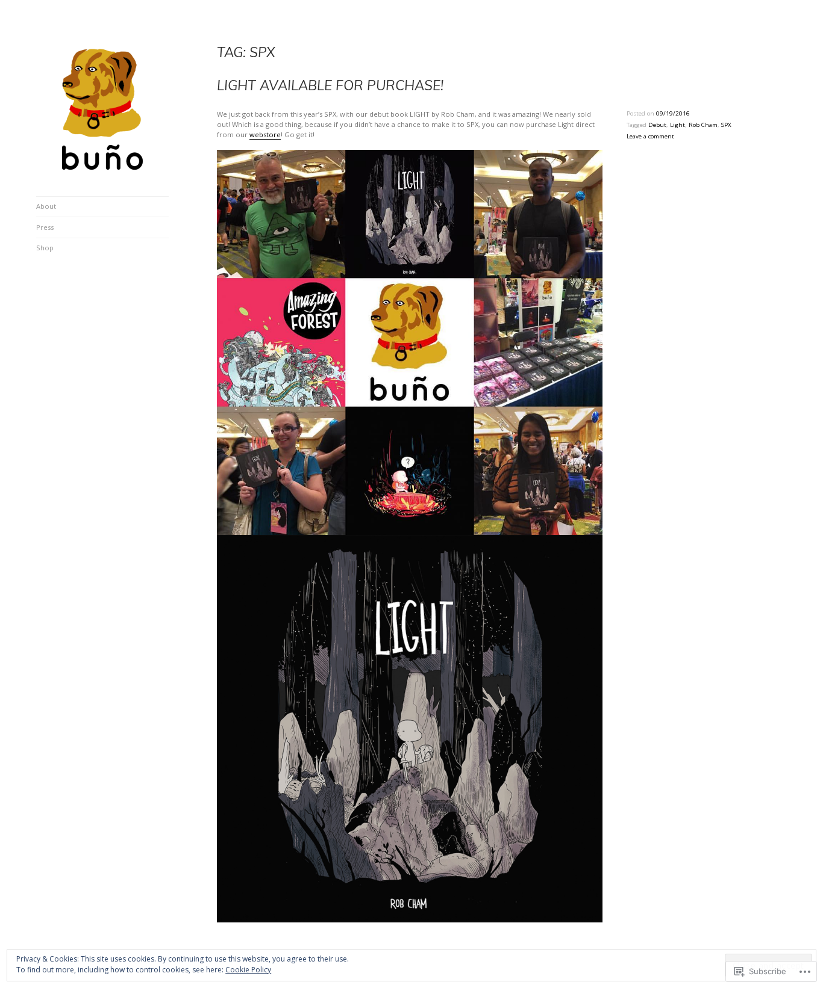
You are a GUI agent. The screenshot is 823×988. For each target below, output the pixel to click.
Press (45, 227)
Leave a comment (650, 136)
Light (677, 125)
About (46, 206)
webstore (265, 134)
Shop (45, 247)
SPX (726, 125)
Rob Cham (703, 125)
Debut (657, 125)
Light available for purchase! (330, 85)
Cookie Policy (248, 970)
